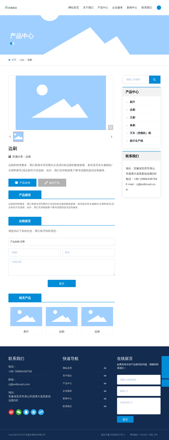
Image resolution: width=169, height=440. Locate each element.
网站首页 (67, 368)
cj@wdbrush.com (19, 384)
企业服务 (67, 390)
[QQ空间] (33, 412)
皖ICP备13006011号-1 (113, 434)
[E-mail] (165, 367)
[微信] (19, 412)
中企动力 (144, 434)
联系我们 (16, 358)
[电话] (165, 360)
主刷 (102, 331)
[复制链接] (41, 412)
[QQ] (26, 412)
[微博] (11, 412)
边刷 (22, 60)
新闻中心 (67, 398)
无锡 (151, 434)
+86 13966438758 (145, 179)
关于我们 (67, 375)
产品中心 (22, 35)
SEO (156, 434)
